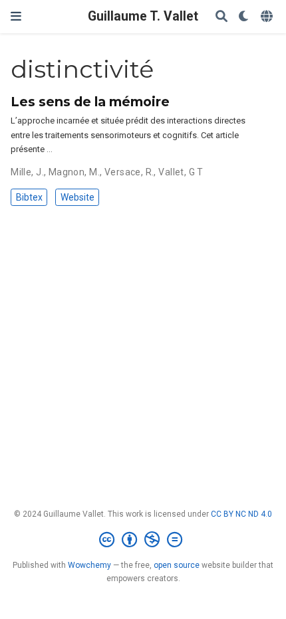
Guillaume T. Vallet (143, 16)
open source (177, 565)
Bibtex (29, 197)
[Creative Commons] (143, 540)
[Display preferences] (244, 17)
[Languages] (268, 17)
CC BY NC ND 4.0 (241, 514)
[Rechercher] (221, 17)
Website (77, 197)
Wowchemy (89, 565)
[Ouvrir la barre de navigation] (16, 16)
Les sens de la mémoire (90, 102)
